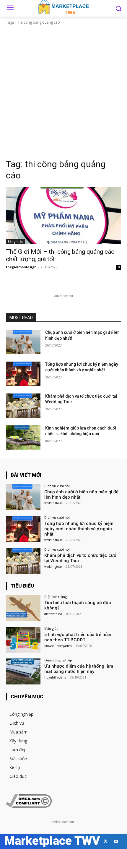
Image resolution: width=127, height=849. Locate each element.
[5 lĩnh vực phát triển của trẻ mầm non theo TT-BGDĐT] (23, 640)
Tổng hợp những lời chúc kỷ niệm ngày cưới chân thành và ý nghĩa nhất (78, 529)
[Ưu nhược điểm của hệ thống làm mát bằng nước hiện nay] (23, 671)
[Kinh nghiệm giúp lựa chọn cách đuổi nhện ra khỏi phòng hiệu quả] (23, 437)
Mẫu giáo (51, 628)
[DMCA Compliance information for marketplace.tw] (29, 806)
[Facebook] (85, 841)
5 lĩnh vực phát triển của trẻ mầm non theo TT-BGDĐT (78, 637)
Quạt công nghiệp (58, 660)
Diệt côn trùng (55, 596)
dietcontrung (53, 614)
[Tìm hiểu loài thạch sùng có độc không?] (23, 608)
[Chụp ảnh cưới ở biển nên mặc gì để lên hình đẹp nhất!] (23, 342)
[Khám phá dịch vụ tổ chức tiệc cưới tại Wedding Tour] (23, 405)
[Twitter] (105, 841)
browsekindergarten (58, 646)
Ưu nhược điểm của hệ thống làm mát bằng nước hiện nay (78, 668)
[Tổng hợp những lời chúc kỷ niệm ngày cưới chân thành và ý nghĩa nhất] (23, 374)
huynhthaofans (55, 677)
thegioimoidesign (21, 267)
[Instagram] (95, 841)
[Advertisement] (63, 91)
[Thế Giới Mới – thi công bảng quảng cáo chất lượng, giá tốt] (63, 215)
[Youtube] (116, 841)
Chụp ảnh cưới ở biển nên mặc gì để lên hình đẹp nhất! (81, 494)
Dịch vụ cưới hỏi (57, 485)
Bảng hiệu (15, 242)
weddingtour (53, 503)
